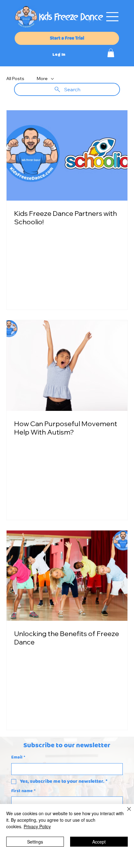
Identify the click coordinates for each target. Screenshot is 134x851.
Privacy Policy (37, 826)
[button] (110, 53)
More (42, 78)
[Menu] (112, 17)
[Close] (125, 812)
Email (18, 757)
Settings (35, 842)
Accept (99, 842)
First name (23, 791)
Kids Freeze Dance (71, 17)
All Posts (15, 78)
